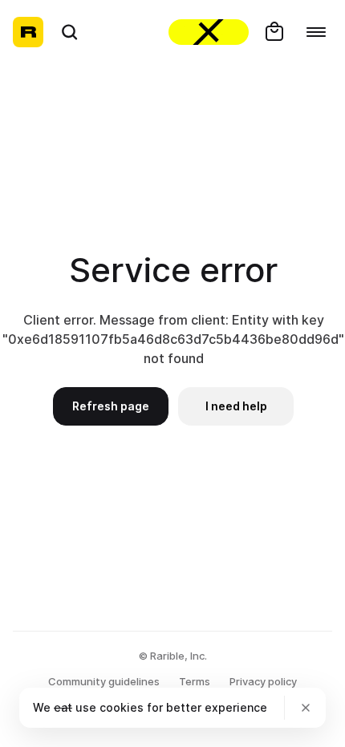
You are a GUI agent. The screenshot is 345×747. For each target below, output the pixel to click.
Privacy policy (263, 681)
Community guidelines (104, 681)
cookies (121, 707)
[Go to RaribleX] (208, 32)
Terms (194, 681)
